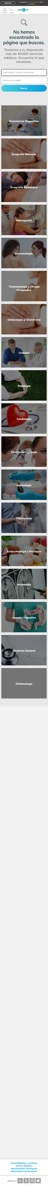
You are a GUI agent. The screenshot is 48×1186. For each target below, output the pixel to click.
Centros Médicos (24, 1166)
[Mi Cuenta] (4, 10)
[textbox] (24, 72)
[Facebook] (20, 1180)
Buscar (24, 88)
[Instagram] (32, 1180)
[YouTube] (38, 1180)
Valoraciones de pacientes (24, 1171)
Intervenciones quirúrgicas (24, 1168)
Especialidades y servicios (24, 1163)
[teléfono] (11, 10)
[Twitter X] (26, 1180)
